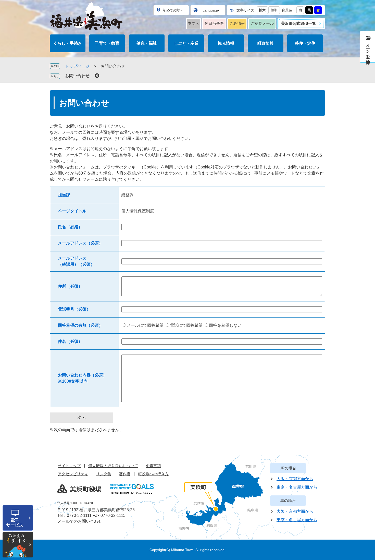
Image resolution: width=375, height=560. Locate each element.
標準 (274, 10)
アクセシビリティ (73, 474)
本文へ (193, 23)
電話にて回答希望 (186, 325)
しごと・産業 (186, 43)
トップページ (77, 66)
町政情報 (265, 43)
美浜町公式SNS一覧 (298, 23)
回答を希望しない (225, 325)
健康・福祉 (146, 43)
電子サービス (14, 523)
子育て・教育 (107, 43)
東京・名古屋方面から (297, 487)
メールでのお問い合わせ (79, 521)
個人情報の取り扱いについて (113, 466)
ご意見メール (262, 23)
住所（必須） (70, 286)
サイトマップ (69, 466)
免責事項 (153, 466)
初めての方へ (173, 10)
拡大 (262, 10)
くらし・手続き (67, 43)
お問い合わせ (77, 76)
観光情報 (226, 43)
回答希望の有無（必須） (80, 325)
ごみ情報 (237, 23)
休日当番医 (214, 23)
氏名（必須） (70, 227)
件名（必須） (70, 341)
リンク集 (103, 474)
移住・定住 (305, 43)
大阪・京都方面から (295, 479)
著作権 (124, 474)
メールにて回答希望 (145, 325)
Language (211, 10)
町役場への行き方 (153, 474)
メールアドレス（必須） (80, 243)
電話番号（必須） (74, 309)
